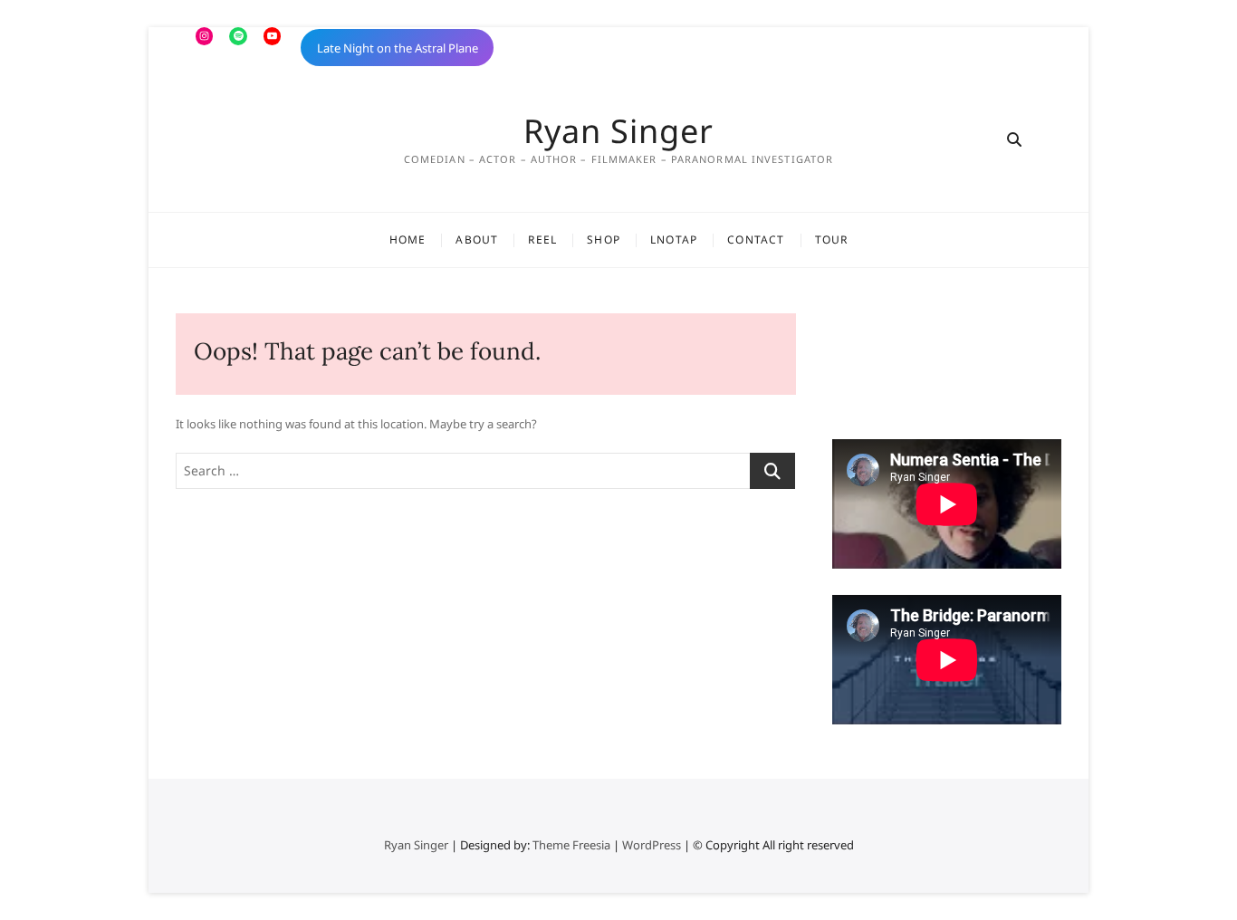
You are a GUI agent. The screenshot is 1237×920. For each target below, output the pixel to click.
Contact (755, 239)
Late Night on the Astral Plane (397, 48)
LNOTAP (673, 239)
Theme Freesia (571, 845)
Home (408, 239)
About (476, 239)
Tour (832, 239)
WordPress (651, 845)
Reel (542, 239)
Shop (603, 239)
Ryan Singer (618, 131)
